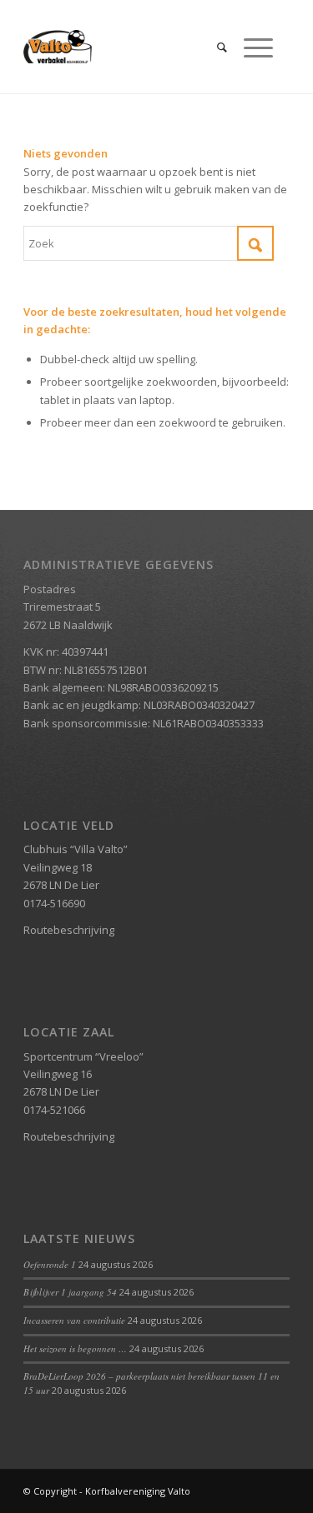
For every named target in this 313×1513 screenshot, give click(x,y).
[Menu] (250, 46)
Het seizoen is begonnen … (75, 1348)
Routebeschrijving (68, 929)
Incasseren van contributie (74, 1320)
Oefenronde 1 (49, 1264)
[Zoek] (213, 46)
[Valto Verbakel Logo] (129, 46)
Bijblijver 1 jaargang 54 (70, 1292)
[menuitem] (213, 46)
